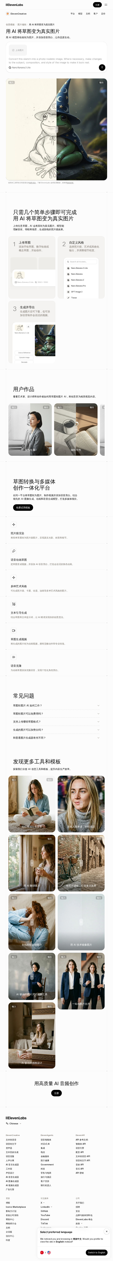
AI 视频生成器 (12, 1185)
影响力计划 (11, 1211)
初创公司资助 (12, 1215)
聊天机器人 (46, 1185)
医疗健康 (45, 1160)
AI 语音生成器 (12, 1177)
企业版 (9, 1232)
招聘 (78, 1207)
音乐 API (80, 1168)
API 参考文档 (82, 1139)
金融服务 (45, 1156)
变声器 (9, 1148)
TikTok (44, 1223)
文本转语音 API (83, 1156)
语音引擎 (80, 1148)
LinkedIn (45, 1207)
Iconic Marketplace (16, 1207)
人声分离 (10, 1160)
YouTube (45, 1215)
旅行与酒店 (46, 1177)
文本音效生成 (12, 1152)
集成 (43, 1148)
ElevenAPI (80, 1135)
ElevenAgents (47, 1135)
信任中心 (10, 1236)
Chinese (13, 1123)
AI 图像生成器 (12, 1181)
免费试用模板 (23, 507)
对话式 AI (45, 1144)
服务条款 (32, 183)
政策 (78, 1223)
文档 (8, 1227)
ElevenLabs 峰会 (84, 1219)
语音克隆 (10, 1156)
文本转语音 (11, 1139)
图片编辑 (22, 24)
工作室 (9, 1168)
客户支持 (45, 1181)
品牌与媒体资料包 (84, 1215)
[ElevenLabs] (14, 4)
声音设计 (10, 1173)
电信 (43, 1152)
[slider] (56, 129)
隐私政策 (70, 183)
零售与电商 (46, 1173)
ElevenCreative (13, 1135)
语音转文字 (11, 1144)
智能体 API (81, 1144)
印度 (8, 1240)
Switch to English (96, 1252)
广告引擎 (10, 1189)
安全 (78, 1211)
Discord (45, 1219)
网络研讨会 (11, 1223)
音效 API (80, 1164)
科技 (43, 1168)
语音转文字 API (83, 1160)
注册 (97, 5)
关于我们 (80, 1202)
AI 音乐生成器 (12, 1164)
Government (47, 1164)
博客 (8, 1202)
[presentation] (18, 50)
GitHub (44, 1211)
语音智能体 (46, 1139)
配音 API (80, 1152)
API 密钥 (80, 1173)
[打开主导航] (106, 4)
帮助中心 (10, 1219)
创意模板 (10, 24)
